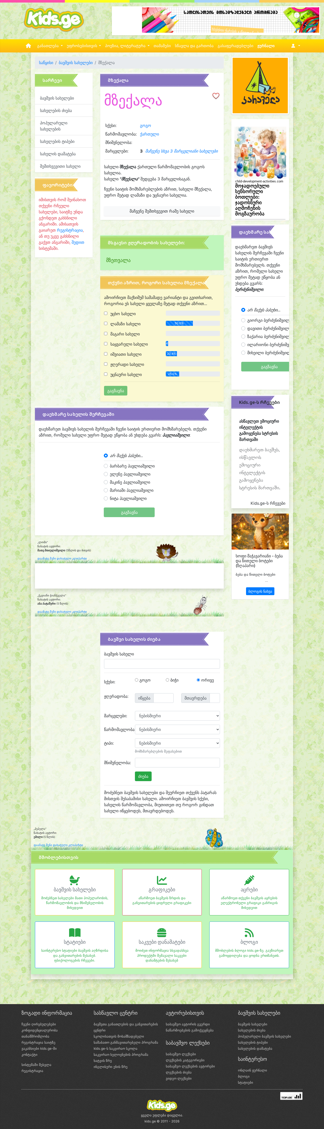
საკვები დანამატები (162, 942)
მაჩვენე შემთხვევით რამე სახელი (162, 211)
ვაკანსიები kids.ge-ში (39, 1048)
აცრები (249, 890)
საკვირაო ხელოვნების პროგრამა (121, 1054)
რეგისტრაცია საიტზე (38, 1042)
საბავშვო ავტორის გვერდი (188, 1024)
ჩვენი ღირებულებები (39, 1024)
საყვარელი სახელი (128, 344)
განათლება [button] (48, 46)
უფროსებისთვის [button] (82, 46)
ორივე (207, 680)
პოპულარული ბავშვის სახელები (264, 1036)
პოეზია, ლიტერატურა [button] (126, 46)
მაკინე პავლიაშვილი (130, 482)
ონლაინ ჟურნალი (252, 1070)
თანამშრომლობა (35, 1036)
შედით (78, 242)
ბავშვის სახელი (119, 653)
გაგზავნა (129, 512)
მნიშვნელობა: (117, 762)
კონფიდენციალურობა (40, 1030)
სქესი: (109, 681)
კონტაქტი (29, 1054)
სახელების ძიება (56, 110)
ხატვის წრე (103, 1061)
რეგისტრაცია (70, 230)
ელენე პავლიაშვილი (130, 474)
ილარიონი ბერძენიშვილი (272, 344)
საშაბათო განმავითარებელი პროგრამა (126, 1042)
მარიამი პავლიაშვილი (131, 490)
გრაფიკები (162, 890)
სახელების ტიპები (57, 141)
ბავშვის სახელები (76, 62)
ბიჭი (173, 680)
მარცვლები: (115, 715)
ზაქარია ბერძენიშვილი (269, 336)
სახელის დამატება (58, 153)
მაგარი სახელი (124, 333)
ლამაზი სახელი (124, 323)
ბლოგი (249, 942)
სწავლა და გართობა (194, 46)
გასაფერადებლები (235, 46)
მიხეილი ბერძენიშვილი (270, 352)
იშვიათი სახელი (125, 354)
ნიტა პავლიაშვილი (128, 498)
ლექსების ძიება (179, 1072)
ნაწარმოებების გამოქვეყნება (190, 1030)
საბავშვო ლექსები (181, 1054)
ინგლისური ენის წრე (111, 1067)
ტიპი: (109, 743)
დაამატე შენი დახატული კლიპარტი (62, 558)
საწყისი (46, 62)
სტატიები (75, 942)
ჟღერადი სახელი (126, 364)
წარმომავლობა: (117, 729)
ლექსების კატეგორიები (185, 1060)
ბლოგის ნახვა (260, 591)
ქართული (149, 134)
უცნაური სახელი (125, 374)
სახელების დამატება (255, 1048)
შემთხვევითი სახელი (60, 166)
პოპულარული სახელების (53, 125)
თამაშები (162, 46)
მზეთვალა (118, 260)
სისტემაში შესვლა (36, 1065)
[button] (294, 45)
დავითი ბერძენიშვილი (269, 328)
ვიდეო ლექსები (179, 1078)
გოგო (145, 125)
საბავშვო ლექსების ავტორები (190, 1066)
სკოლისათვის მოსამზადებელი (119, 1036)
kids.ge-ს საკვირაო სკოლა (115, 1048)
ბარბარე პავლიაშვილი (132, 465)
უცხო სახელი (122, 313)
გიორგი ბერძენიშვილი (269, 320)
